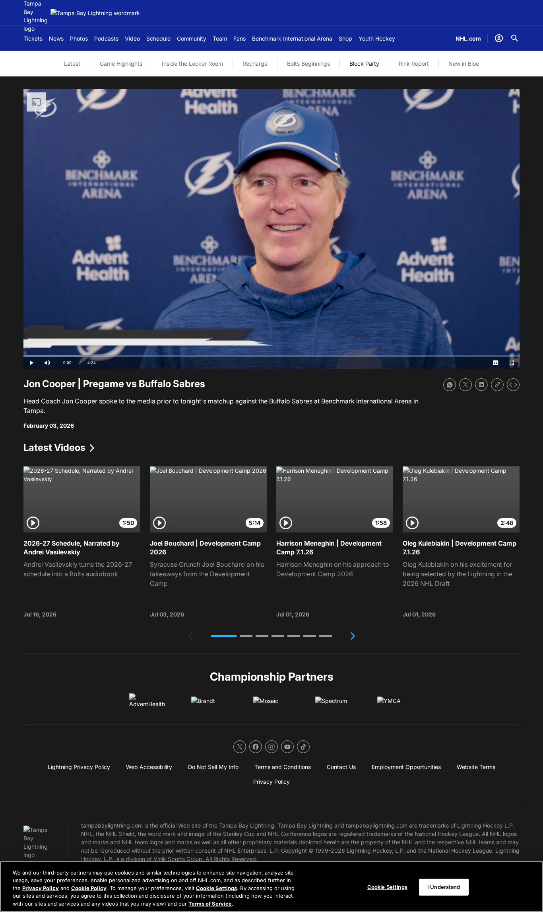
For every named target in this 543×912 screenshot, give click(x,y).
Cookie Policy (89, 888)
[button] (224, 636)
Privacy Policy (40, 888)
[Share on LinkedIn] (481, 384)
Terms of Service (210, 903)
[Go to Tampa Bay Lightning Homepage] (95, 13)
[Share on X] (465, 384)
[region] (271, 886)
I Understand (443, 887)
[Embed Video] (513, 384)
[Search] (515, 38)
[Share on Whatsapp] (449, 384)
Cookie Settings (216, 888)
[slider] (271, 356)
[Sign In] (499, 38)
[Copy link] (497, 384)
